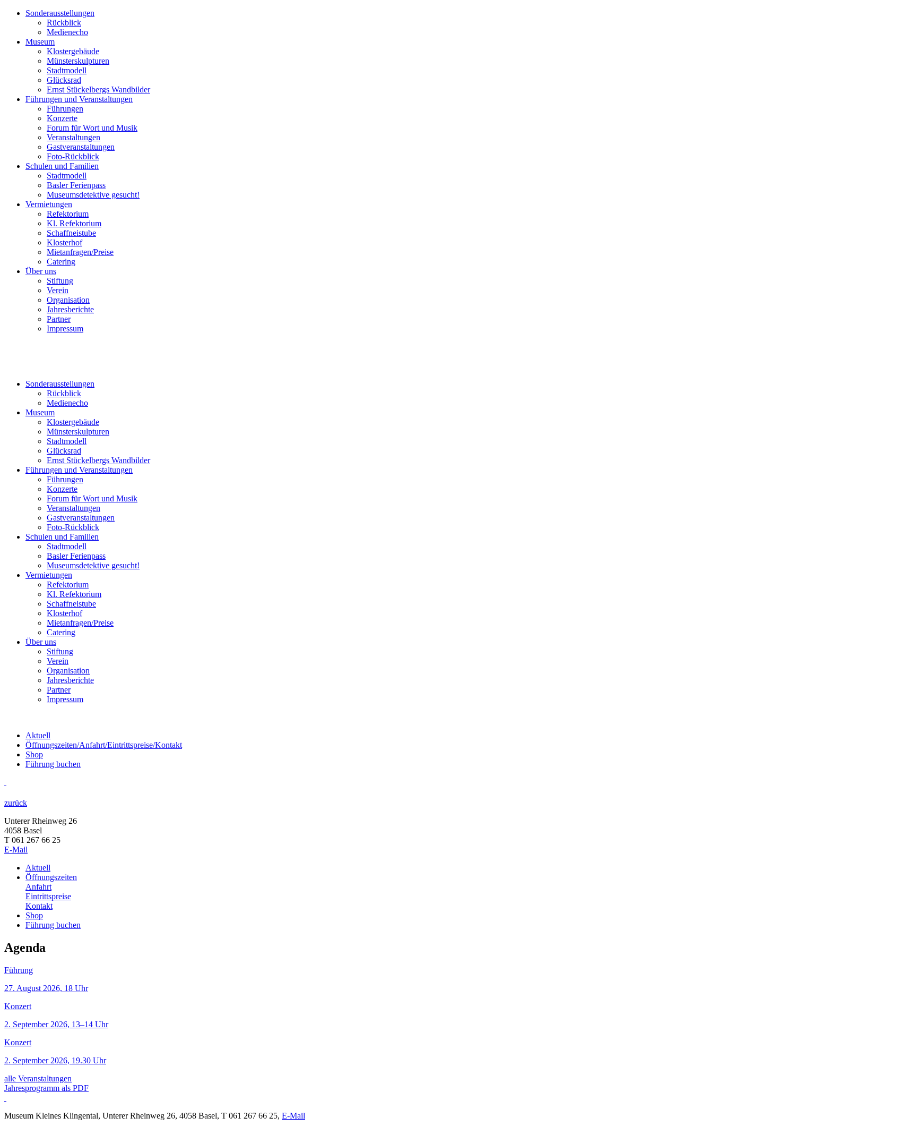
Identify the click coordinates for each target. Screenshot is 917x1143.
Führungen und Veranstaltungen (79, 99)
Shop (34, 754)
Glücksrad (64, 79)
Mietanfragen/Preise (80, 252)
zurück (15, 802)
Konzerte (62, 118)
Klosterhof (64, 242)
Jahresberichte (70, 309)
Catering (61, 261)
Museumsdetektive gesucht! (93, 194)
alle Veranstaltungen (38, 1078)
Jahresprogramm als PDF (46, 1088)
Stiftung (60, 280)
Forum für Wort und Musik (92, 127)
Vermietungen (48, 204)
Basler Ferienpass (76, 185)
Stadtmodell (66, 70)
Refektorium (68, 213)
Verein (57, 290)
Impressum (65, 328)
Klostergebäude (73, 51)
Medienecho (67, 32)
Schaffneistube (71, 232)
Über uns (40, 271)
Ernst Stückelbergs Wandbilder (98, 89)
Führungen (65, 108)
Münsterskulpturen (78, 60)
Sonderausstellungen (59, 13)
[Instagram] (5, 782)
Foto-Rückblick (73, 156)
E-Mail (16, 849)
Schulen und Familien (62, 165)
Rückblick (64, 22)
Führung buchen (53, 764)
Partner (59, 318)
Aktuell (37, 735)
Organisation (68, 299)
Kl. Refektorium (74, 223)
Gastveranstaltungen (81, 146)
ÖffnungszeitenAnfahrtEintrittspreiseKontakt (103, 744)
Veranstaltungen (73, 137)
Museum (40, 41)
